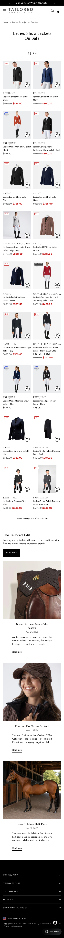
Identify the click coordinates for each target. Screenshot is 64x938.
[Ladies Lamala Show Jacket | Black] (17, 175)
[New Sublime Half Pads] (32, 790)
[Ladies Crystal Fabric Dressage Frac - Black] (47, 429)
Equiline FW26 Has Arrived (32, 726)
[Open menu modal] (4, 10)
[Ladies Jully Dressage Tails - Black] (17, 479)
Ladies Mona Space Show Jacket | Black (44, 402)
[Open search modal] (52, 10)
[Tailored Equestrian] (20, 10)
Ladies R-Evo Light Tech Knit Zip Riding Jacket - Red (45, 299)
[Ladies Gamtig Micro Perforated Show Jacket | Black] (47, 125)
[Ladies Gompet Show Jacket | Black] (17, 75)
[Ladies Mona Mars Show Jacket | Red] (17, 125)
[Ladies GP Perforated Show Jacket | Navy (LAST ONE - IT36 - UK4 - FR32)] (47, 326)
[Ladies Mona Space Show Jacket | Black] (47, 379)
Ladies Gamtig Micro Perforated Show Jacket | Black (47, 148)
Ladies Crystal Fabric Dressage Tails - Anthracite (47, 503)
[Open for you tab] (55, 923)
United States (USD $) (15, 918)
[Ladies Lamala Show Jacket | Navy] (47, 175)
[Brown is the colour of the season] (32, 590)
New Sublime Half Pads (32, 824)
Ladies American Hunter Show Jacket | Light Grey (16, 249)
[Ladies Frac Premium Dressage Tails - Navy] (17, 326)
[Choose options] (27, 85)
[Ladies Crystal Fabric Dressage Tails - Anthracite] (47, 479)
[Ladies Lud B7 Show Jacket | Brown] (47, 225)
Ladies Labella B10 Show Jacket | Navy (14, 299)
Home (5, 22)
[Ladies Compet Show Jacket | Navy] (47, 75)
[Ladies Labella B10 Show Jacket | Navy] (17, 275)
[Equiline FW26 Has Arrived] (32, 692)
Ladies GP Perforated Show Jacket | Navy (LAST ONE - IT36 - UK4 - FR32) (45, 350)
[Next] (54, 3)
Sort (34, 53)
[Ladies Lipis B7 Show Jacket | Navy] (17, 429)
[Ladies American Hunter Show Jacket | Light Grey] (17, 225)
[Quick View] (57, 285)
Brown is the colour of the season (32, 626)
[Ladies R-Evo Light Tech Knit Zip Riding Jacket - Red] (47, 275)
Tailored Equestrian (25, 923)
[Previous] (9, 3)
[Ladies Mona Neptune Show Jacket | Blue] (17, 379)
